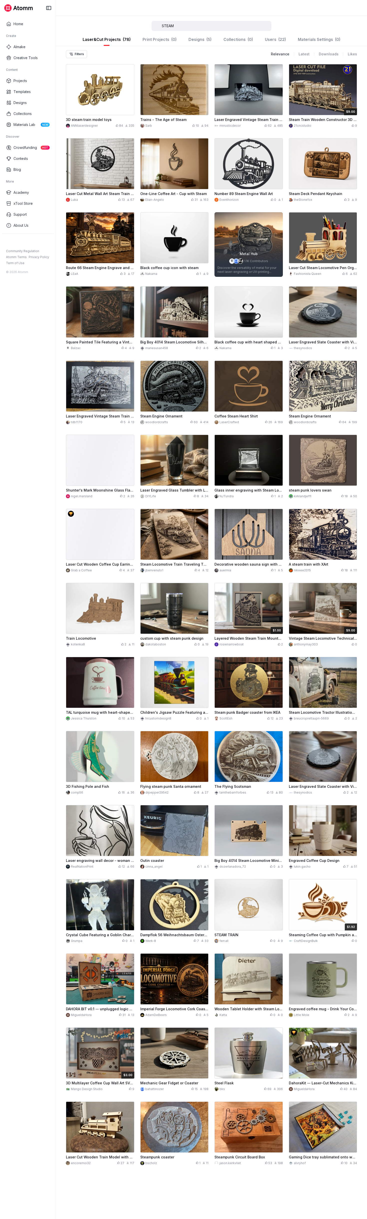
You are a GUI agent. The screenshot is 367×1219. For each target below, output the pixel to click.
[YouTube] (24, 241)
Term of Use (15, 263)
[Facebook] (8, 241)
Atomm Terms (16, 257)
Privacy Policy (39, 257)
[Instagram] (16, 241)
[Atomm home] (18, 8)
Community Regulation (22, 251)
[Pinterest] (32, 241)
